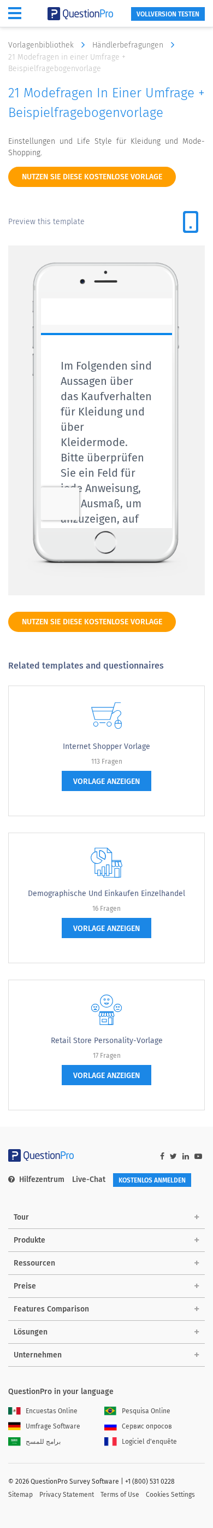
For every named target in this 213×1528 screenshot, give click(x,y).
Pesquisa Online (146, 1411)
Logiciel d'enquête (149, 1441)
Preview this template (46, 221)
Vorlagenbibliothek (42, 45)
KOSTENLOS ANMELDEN (152, 1180)
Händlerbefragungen (128, 45)
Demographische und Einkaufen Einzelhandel (106, 893)
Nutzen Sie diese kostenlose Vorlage (92, 177)
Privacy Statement (66, 1494)
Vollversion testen (168, 14)
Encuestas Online (52, 1411)
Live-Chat (88, 1179)
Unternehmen (38, 1355)
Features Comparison (51, 1309)
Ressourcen (34, 1263)
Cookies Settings (170, 1494)
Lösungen (31, 1332)
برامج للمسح (43, 1441)
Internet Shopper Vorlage (106, 746)
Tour (21, 1217)
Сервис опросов (147, 1426)
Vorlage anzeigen (106, 781)
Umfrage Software (53, 1426)
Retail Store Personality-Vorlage (107, 1040)
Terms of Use (119, 1494)
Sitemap (20, 1494)
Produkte (29, 1240)
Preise (25, 1286)
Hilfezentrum (41, 1179)
